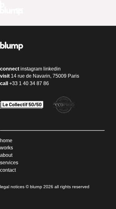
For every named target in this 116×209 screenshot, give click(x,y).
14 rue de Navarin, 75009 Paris (45, 76)
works (6, 147)
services (9, 162)
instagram (31, 68)
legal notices (12, 186)
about (6, 155)
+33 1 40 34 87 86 (29, 83)
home (6, 140)
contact (8, 170)
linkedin (52, 68)
